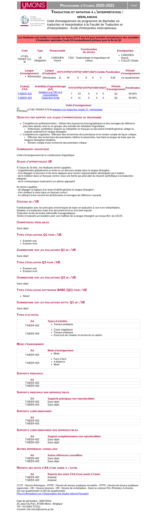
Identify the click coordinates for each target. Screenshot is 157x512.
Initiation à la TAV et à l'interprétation (50, 93)
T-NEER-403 (25, 98)
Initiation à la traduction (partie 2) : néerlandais (77, 109)
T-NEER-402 (25, 93)
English (134, 5)
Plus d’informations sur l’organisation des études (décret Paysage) (53, 493)
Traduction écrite (50, 98)
